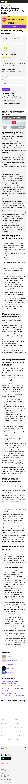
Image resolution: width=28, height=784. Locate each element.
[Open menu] (22, 1)
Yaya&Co (3, 735)
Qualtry (12, 54)
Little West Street (4, 727)
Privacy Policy (11, 782)
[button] (14, 20)
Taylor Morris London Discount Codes (12, 688)
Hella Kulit (3, 719)
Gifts (7, 57)
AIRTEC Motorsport (19, 719)
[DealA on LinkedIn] (10, 779)
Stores (5, 5)
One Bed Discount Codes (9, 690)
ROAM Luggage (18, 708)
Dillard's (2, 712)
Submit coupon (6, 89)
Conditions (4, 83)
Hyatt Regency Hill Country (6, 739)
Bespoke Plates (4, 715)
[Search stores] (25, 1)
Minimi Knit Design (19, 727)
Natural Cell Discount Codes (10, 681)
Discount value (5, 79)
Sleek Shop (3, 704)
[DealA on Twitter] (2, 779)
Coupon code (5, 76)
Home (4, 57)
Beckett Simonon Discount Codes (11, 683)
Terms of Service (4, 782)
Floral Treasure (4, 731)
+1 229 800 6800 (7, 775)
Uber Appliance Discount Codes (11, 686)
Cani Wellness (4, 708)
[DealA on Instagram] (4, 779)
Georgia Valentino (18, 735)
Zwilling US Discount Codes (9, 693)
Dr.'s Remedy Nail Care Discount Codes (13, 695)
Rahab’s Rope (18, 704)
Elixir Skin (17, 739)
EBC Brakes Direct (18, 712)
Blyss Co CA (3, 723)
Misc (11, 57)
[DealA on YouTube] (7, 779)
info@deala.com (7, 776)
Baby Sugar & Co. (18, 723)
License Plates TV (18, 715)
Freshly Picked (18, 731)
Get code (14, 26)
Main (2, 5)
